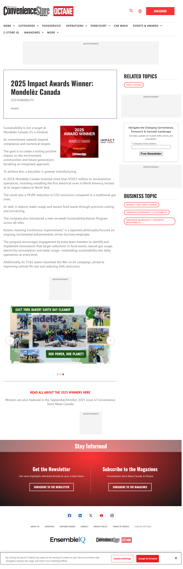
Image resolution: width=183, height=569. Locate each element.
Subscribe (160, 11)
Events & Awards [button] (146, 25)
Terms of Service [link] (121, 526)
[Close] (176, 558)
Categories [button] (26, 25)
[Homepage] (38, 11)
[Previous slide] (10, 341)
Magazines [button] (32, 32)
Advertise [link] (49, 526)
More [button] (51, 32)
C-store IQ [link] (11, 32)
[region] (91, 558)
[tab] (57, 374)
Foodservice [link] (51, 25)
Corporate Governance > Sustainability (146, 212)
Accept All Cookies (147, 558)
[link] (70, 515)
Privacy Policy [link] (100, 526)
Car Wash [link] (121, 25)
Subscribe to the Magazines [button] (130, 487)
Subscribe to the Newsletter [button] (51, 487)
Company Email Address (144, 143)
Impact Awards (134, 84)
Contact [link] (84, 526)
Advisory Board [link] (67, 526)
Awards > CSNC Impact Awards (141, 204)
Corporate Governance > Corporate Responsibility (145, 221)
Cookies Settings (143, 527)
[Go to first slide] (110, 341)
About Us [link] (34, 526)
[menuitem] (11, 25)
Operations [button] (75, 25)
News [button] (7, 25)
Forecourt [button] (99, 25)
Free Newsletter (151, 153)
